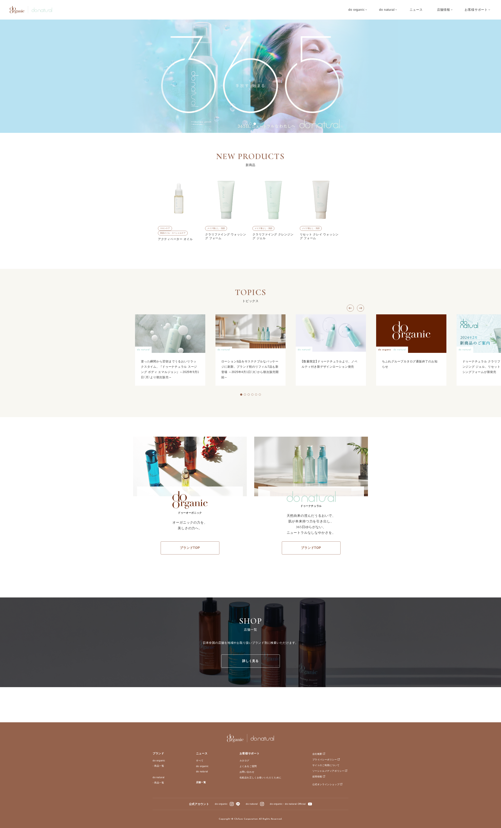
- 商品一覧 (158, 766)
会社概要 (317, 754)
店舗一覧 (201, 782)
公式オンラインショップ (326, 784)
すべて (200, 760)
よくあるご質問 (248, 766)
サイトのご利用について (326, 765)
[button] (246, 124)
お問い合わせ (247, 772)
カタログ (244, 760)
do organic (159, 760)
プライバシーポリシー (324, 759)
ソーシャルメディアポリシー (328, 771)
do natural (159, 777)
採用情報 (317, 776)
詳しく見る (250, 661)
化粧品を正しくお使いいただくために (260, 777)
